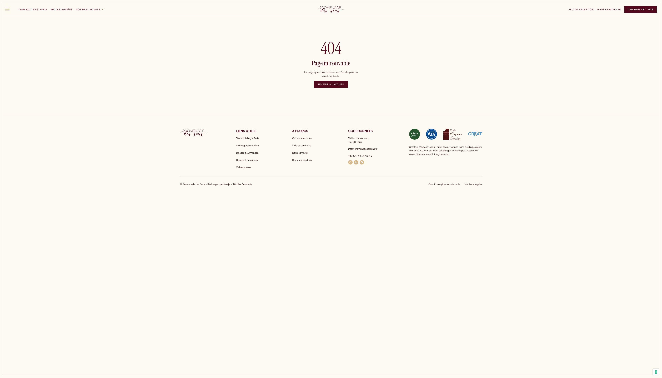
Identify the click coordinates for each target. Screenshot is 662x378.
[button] (10, 9)
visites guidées (61, 9)
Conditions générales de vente (444, 184)
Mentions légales (473, 184)
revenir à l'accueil (331, 84)
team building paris (32, 9)
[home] (331, 9)
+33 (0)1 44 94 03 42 (360, 155)
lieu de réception (581, 9)
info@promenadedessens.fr (362, 148)
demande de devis (640, 9)
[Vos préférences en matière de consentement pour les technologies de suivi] (656, 372)
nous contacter (609, 9)
